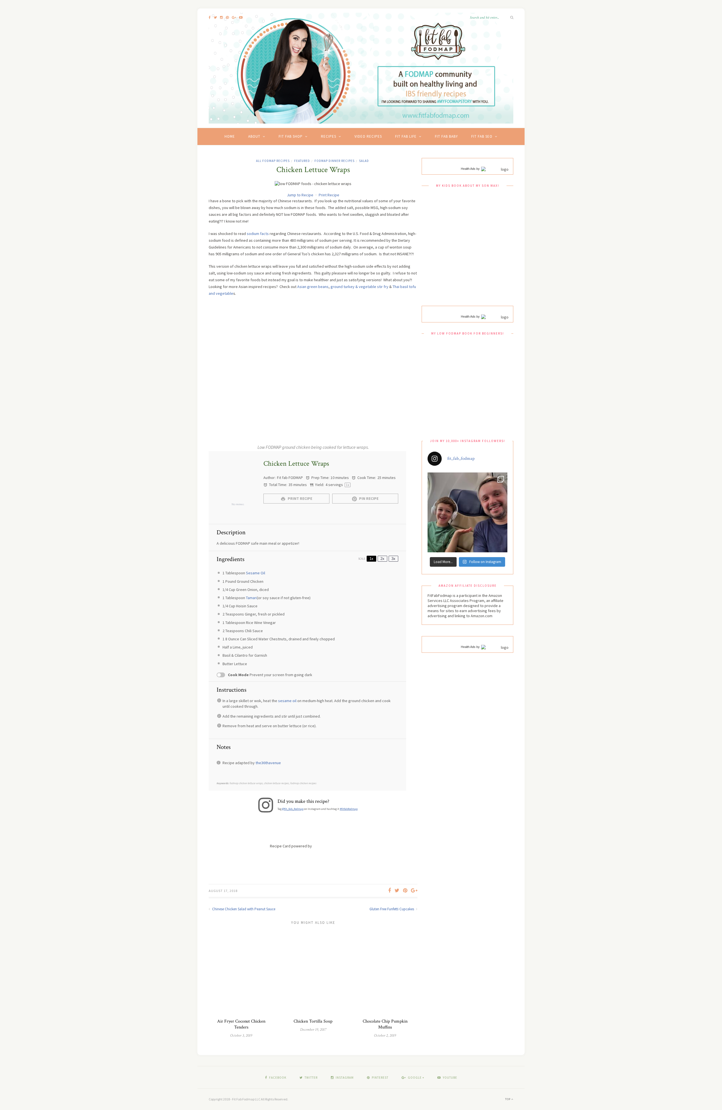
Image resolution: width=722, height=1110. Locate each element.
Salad (364, 161)
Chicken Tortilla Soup (313, 1021)
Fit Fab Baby (446, 136)
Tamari (251, 597)
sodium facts (258, 233)
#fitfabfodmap (349, 809)
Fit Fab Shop (291, 136)
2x (382, 559)
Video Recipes (368, 136)
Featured (302, 161)
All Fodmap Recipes (273, 161)
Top (508, 1099)
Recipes (328, 136)
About (254, 136)
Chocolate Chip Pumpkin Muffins (385, 1024)
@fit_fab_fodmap (292, 809)
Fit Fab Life (406, 136)
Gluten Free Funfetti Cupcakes (392, 909)
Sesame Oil (255, 572)
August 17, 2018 (223, 891)
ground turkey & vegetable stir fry (359, 286)
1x (371, 559)
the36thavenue (268, 762)
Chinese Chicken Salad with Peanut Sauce (243, 909)
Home (229, 136)
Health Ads (468, 168)
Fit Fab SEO (481, 136)
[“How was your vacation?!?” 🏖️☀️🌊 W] (467, 512)
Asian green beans (313, 286)
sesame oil (287, 700)
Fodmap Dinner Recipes (334, 161)
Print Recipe (329, 194)
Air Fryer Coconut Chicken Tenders (241, 1024)
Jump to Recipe (300, 194)
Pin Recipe (368, 498)
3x (393, 559)
